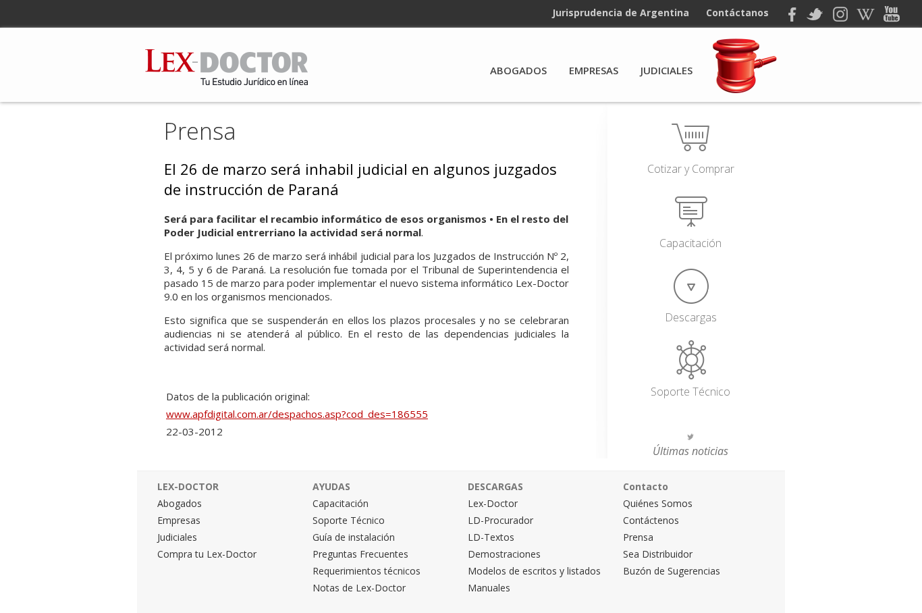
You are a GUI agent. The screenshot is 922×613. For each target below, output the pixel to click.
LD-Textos (491, 537)
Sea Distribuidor (658, 554)
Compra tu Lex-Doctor (206, 554)
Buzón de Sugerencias (671, 570)
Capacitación (690, 243)
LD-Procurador (500, 520)
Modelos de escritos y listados (534, 570)
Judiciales (667, 70)
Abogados (518, 70)
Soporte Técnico (690, 391)
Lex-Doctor (493, 503)
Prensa (200, 130)
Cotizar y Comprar (690, 168)
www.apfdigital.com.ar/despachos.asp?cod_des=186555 (297, 414)
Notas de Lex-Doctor (359, 587)
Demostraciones (504, 554)
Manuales (489, 587)
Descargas (691, 317)
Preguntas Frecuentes (360, 554)
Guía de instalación (354, 537)
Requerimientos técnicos (367, 570)
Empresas (593, 70)
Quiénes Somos (658, 503)
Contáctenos (651, 520)
